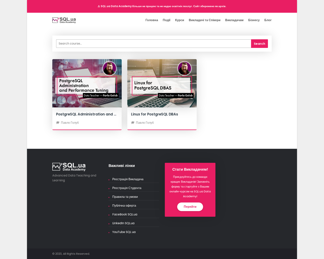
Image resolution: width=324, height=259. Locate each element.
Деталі (87, 91)
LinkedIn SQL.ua (123, 223)
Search (259, 44)
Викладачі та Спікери (204, 20)
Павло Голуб (70, 123)
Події (166, 20)
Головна (152, 20)
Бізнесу (254, 20)
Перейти (190, 207)
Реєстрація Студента (126, 188)
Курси (179, 20)
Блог (268, 20)
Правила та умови (125, 197)
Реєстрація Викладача (127, 179)
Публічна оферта (124, 205)
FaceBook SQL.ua (124, 214)
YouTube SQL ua (124, 232)
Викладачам (234, 20)
